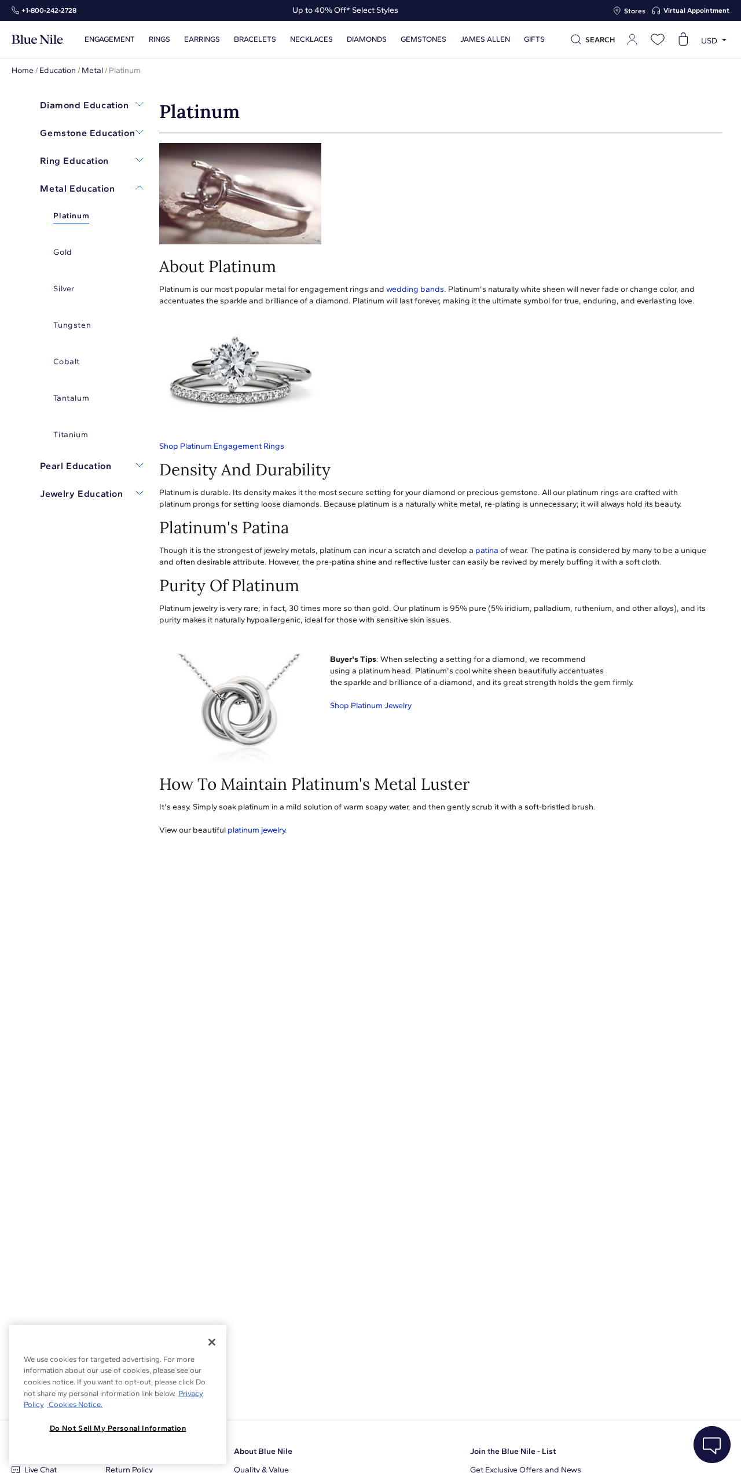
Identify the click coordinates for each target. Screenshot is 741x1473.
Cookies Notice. (74, 1404)
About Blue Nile (263, 1451)
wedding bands (415, 289)
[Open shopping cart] (683, 39)
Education (57, 70)
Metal (92, 70)
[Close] (212, 1342)
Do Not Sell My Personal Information (118, 1428)
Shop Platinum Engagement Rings (221, 446)
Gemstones (423, 39)
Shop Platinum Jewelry (371, 705)
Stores (634, 11)
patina (486, 550)
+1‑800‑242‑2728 (48, 10)
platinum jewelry (256, 830)
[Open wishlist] (658, 39)
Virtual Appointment (696, 10)
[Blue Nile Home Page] (38, 40)
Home (23, 70)
